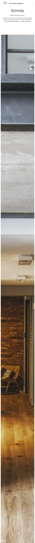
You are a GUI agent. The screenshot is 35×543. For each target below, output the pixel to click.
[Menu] (32, 3)
